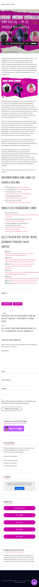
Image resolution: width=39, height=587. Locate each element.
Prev (4, 313)
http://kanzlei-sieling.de (22, 187)
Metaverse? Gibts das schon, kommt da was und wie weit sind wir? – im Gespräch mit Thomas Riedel (18, 318)
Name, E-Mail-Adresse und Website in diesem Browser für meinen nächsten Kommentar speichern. (18, 402)
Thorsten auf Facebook (10, 466)
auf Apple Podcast (19, 508)
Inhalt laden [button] (19, 488)
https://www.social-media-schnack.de (24, 283)
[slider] (34, 43)
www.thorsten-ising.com (11, 460)
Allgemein (4, 37)
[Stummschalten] (30, 43)
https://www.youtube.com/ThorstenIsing (24, 281)
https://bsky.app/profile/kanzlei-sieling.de (18, 202)
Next (3, 326)
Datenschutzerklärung (19, 582)
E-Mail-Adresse (6, 380)
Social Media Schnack (11, 580)
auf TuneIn (19, 515)
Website (3, 388)
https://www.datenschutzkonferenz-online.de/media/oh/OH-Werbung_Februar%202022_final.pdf (16, 229)
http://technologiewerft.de (24, 189)
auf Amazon (19, 529)
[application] (19, 43)
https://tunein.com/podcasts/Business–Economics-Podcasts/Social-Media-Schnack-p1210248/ (20, 266)
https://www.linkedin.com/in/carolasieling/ (18, 194)
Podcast (9, 37)
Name (3, 371)
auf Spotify (19, 522)
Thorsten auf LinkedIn (10, 463)
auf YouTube (19, 536)
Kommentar (5, 351)
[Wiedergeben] (4, 43)
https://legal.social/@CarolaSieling (15, 198)
